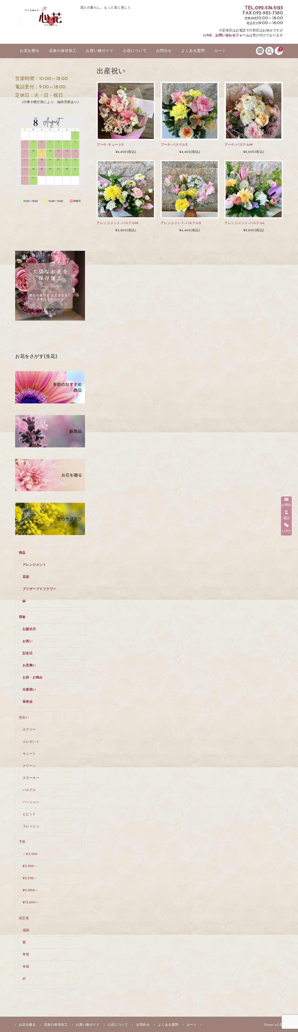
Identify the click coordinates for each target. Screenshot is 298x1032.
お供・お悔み (33, 677)
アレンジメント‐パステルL (244, 223)
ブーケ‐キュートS (110, 145)
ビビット (29, 814)
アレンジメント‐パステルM (118, 223)
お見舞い (29, 665)
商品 (22, 553)
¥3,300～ (30, 866)
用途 (22, 617)
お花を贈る (30, 51)
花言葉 (24, 918)
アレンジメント (34, 565)
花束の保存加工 (63, 51)
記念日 (28, 653)
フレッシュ (31, 826)
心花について (135, 51)
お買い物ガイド (100, 51)
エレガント (31, 742)
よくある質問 (193, 51)
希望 (26, 954)
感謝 (26, 930)
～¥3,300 (30, 854)
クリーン (29, 766)
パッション (31, 802)
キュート (29, 754)
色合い (24, 717)
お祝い (28, 641)
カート (220, 51)
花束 (26, 577)
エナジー (29, 729)
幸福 (26, 966)
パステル (29, 790)
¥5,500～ (30, 878)
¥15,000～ (31, 902)
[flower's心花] (44, 22)
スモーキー (31, 778)
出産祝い (29, 689)
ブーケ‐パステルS (174, 145)
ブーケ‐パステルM (238, 145)
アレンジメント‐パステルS (181, 223)
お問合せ (164, 51)
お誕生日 (29, 629)
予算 (22, 842)
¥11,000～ (30, 890)
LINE (207, 35)
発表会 (28, 702)
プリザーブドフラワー (39, 589)
